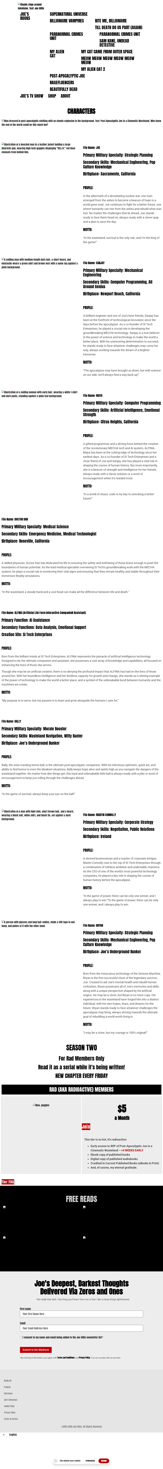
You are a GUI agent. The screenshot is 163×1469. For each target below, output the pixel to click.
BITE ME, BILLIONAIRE (111, 21)
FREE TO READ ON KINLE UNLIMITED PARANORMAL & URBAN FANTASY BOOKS (41, 1257)
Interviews (8, 1393)
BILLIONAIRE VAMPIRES (67, 21)
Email (22, 1323)
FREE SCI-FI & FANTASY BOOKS (41, 1223)
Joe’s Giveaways (10, 1399)
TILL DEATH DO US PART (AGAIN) (118, 27)
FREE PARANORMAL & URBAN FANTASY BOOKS (121, 1227)
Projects (7, 1387)
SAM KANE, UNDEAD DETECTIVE (114, 43)
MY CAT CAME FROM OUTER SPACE (107, 51)
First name (25, 1309)
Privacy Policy (84, 1357)
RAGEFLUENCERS (62, 82)
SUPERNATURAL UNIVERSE (69, 14)
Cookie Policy (9, 1406)
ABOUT (65, 96)
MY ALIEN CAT (57, 53)
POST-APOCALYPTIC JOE (67, 76)
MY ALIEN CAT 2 (93, 69)
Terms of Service (11, 1418)
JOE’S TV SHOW (31, 96)
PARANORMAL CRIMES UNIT (66, 36)
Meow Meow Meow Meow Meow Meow (107, 60)
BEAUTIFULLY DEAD (63, 89)
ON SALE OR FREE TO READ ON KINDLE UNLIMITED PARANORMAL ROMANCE (121, 1257)
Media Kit (7, 1380)
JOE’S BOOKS (25, 16)
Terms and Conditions (65, 1357)
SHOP (52, 96)
